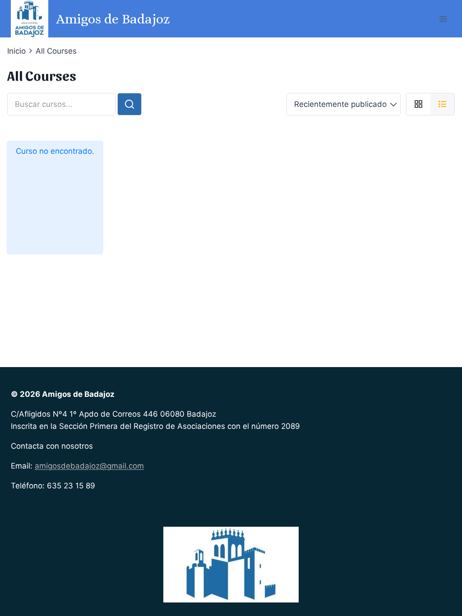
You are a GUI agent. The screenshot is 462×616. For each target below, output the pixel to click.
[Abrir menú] (442, 19)
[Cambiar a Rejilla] (418, 104)
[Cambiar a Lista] (442, 104)
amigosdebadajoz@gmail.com (89, 465)
